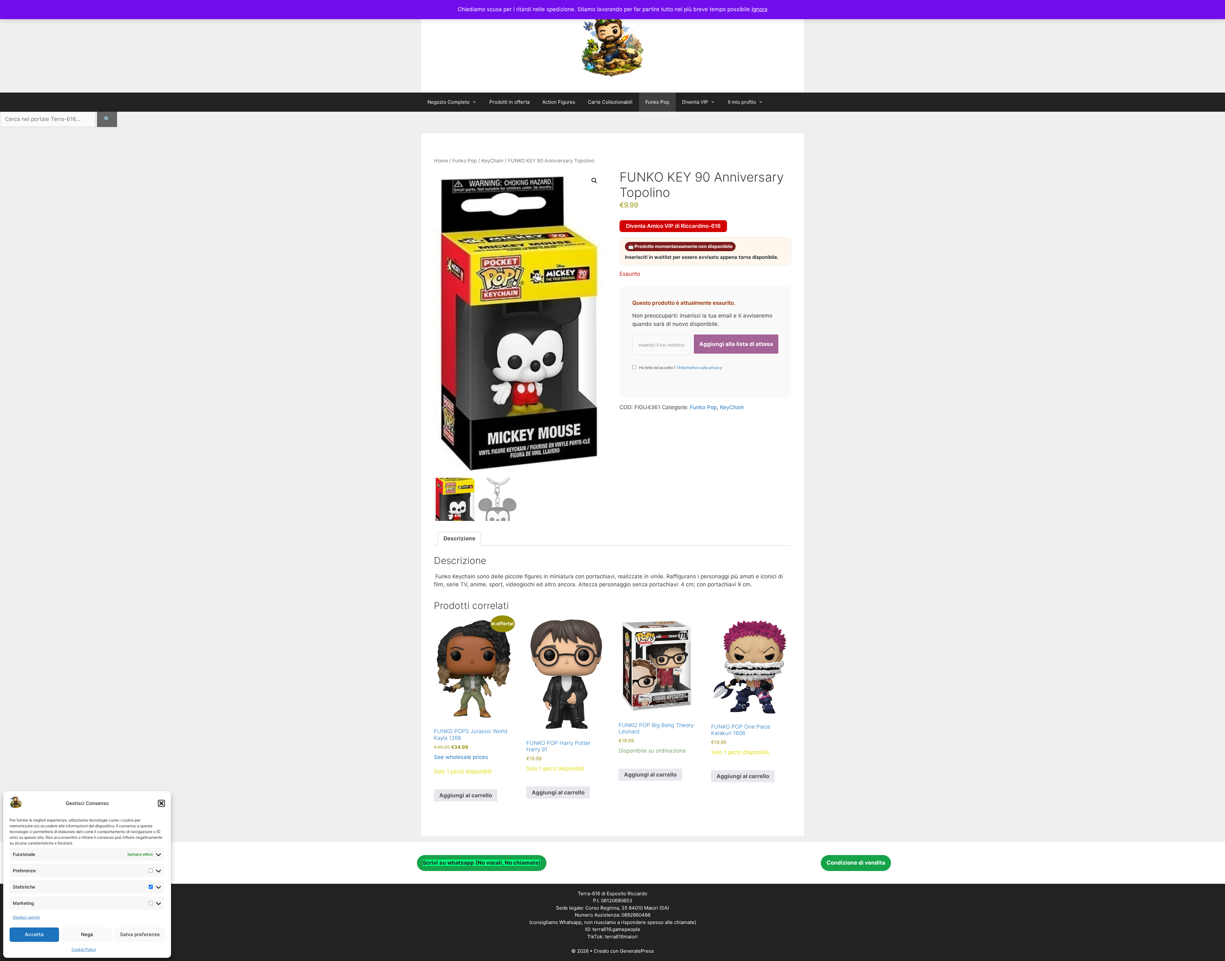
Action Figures (558, 102)
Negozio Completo (448, 102)
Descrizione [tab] (459, 538)
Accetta (34, 934)
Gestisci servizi (26, 917)
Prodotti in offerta (509, 102)
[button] (161, 803)
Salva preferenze (140, 934)
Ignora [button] (760, 9)
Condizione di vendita (856, 863)
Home (441, 161)
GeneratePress (637, 951)
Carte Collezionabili (610, 102)
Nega (87, 934)
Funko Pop (657, 102)
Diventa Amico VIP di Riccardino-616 (673, 226)
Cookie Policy (83, 949)
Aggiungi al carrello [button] (465, 795)
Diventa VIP (695, 102)
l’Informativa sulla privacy (699, 367)
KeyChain (492, 161)
